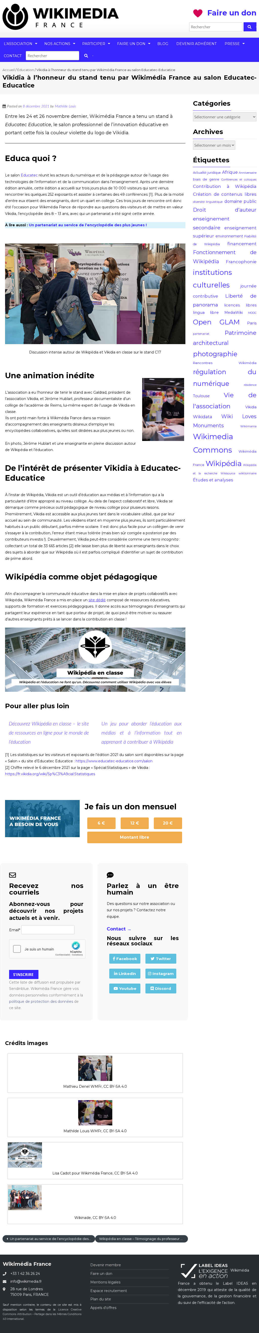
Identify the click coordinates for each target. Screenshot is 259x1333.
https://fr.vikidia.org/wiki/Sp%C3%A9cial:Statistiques (50, 774)
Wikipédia (224, 463)
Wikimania (248, 426)
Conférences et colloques (238, 179)
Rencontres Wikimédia (224, 363)
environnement (229, 236)
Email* (14, 930)
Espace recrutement (108, 1290)
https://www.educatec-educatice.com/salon (114, 761)
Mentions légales (105, 1282)
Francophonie (241, 261)
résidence (250, 385)
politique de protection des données (41, 1001)
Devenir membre (105, 1265)
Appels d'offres (103, 1307)
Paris (251, 323)
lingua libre (206, 312)
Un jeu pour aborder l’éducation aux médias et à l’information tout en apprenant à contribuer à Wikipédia (141, 733)
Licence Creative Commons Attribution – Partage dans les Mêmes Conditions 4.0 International (42, 1314)
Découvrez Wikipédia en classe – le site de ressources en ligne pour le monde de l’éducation (49, 733)
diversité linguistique (208, 202)
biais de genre (206, 179)
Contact (12, 56)
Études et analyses (213, 479)
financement (241, 243)
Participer (93, 43)
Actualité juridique (207, 172)
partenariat (201, 334)
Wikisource (228, 473)
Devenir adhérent (196, 43)
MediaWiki (233, 312)
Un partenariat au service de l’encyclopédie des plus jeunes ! (88, 225)
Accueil (9, 70)
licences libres (240, 305)
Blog (162, 43)
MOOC (252, 313)
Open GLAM (216, 322)
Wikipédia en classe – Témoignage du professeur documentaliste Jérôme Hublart (143, 1239)
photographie (215, 354)
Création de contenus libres (224, 194)
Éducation (25, 70)
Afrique (230, 172)
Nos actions (57, 43)
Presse (232, 43)
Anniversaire (247, 172)
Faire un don (131, 43)
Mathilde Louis (65, 106)
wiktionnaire (247, 473)
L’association (18, 43)
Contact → (119, 929)
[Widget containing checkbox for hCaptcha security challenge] (47, 949)
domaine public (240, 201)
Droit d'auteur (224, 210)
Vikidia (250, 407)
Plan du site (100, 1299)
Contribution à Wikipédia (224, 186)
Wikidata (202, 416)
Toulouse (201, 396)
